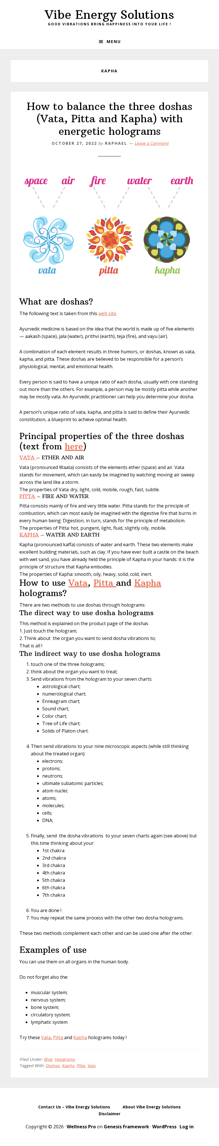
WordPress (164, 1126)
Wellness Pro (81, 1126)
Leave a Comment (152, 143)
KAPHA (29, 534)
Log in (187, 1126)
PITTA (27, 496)
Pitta (105, 583)
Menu (114, 41)
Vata (78, 583)
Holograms (64, 1059)
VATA (27, 457)
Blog (48, 1059)
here (74, 446)
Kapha (147, 583)
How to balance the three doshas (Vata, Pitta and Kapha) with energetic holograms (109, 118)
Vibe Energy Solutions (109, 14)
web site (107, 313)
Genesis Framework (126, 1126)
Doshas (53, 1065)
